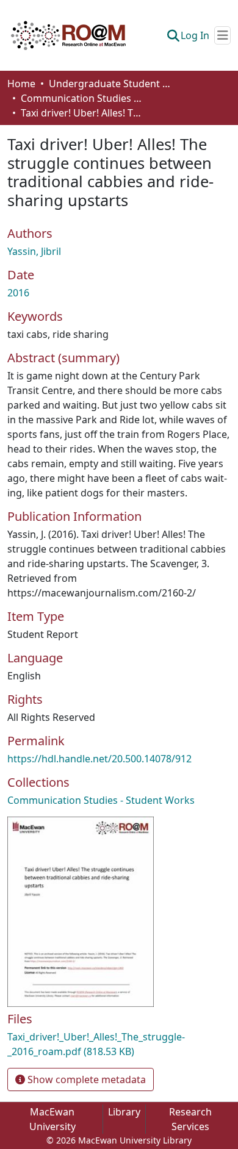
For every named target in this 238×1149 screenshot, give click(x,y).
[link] (119, 1044)
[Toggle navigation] (222, 35)
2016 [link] (18, 292)
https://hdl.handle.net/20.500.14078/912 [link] (99, 758)
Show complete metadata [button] (85, 1079)
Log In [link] (195, 35)
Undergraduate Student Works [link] (110, 83)
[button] (68, 35)
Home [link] (21, 83)
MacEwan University (52, 1119)
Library (124, 1112)
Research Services (190, 1119)
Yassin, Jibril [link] (34, 251)
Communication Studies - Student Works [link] (82, 98)
